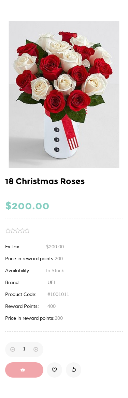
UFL (51, 282)
